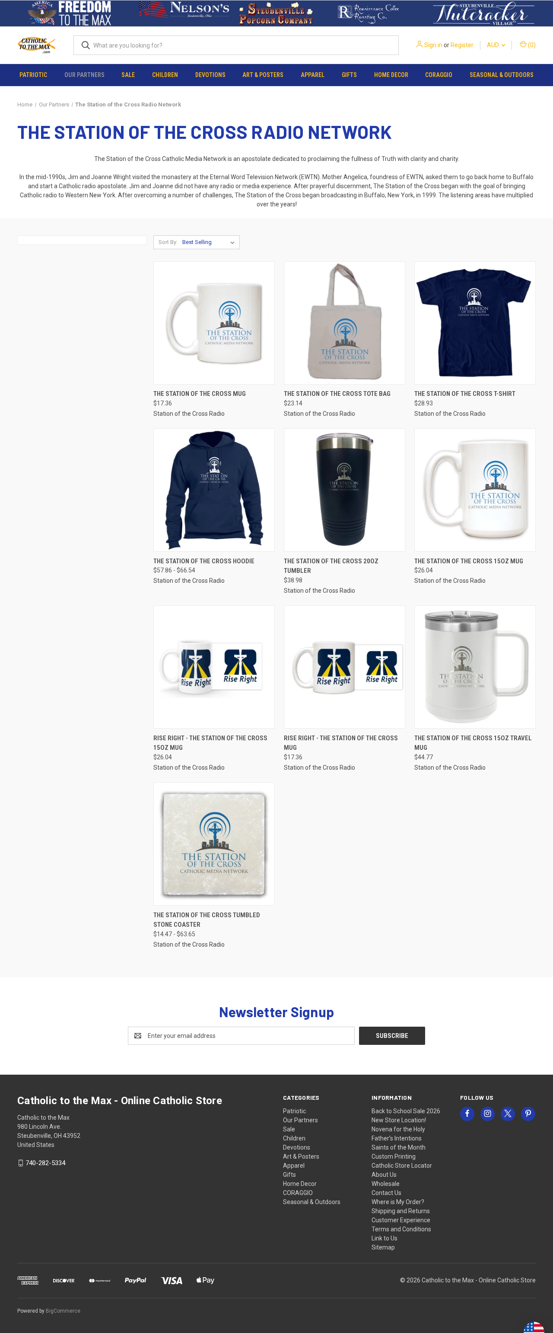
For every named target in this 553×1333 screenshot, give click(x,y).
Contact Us (386, 1192)
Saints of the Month (399, 1147)
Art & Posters (262, 74)
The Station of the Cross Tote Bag (337, 394)
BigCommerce (63, 1311)
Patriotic (33, 74)
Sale (128, 74)
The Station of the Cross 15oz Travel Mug (473, 743)
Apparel (312, 74)
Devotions (210, 74)
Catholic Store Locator (402, 1165)
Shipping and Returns (401, 1211)
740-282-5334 (45, 1163)
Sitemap (383, 1247)
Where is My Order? (398, 1201)
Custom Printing (394, 1156)
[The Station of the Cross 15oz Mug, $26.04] (475, 490)
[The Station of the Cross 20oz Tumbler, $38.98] (345, 490)
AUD (493, 45)
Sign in (433, 45)
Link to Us (384, 1238)
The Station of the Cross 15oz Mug (468, 561)
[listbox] (210, 242)
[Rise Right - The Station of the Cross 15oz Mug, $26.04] (214, 667)
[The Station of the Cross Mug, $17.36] (214, 323)
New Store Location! (399, 1120)
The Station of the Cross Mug (199, 394)
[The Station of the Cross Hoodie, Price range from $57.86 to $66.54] (214, 490)
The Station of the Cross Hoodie (203, 561)
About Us (384, 1174)
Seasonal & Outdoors (502, 74)
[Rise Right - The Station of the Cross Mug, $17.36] (345, 667)
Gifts (349, 74)
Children (165, 74)
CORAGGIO (438, 74)
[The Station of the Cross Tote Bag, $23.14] (345, 323)
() (531, 45)
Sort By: (168, 242)
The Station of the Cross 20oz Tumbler (331, 566)
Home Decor (391, 74)
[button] (69, 13)
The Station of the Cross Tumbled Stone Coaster (206, 920)
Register (462, 45)
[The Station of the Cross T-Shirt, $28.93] (475, 323)
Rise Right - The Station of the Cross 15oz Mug (210, 743)
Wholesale (386, 1183)
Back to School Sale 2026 (406, 1111)
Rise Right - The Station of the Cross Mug (341, 743)
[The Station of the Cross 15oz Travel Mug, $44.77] (475, 667)
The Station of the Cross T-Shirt (464, 394)
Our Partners (84, 74)
